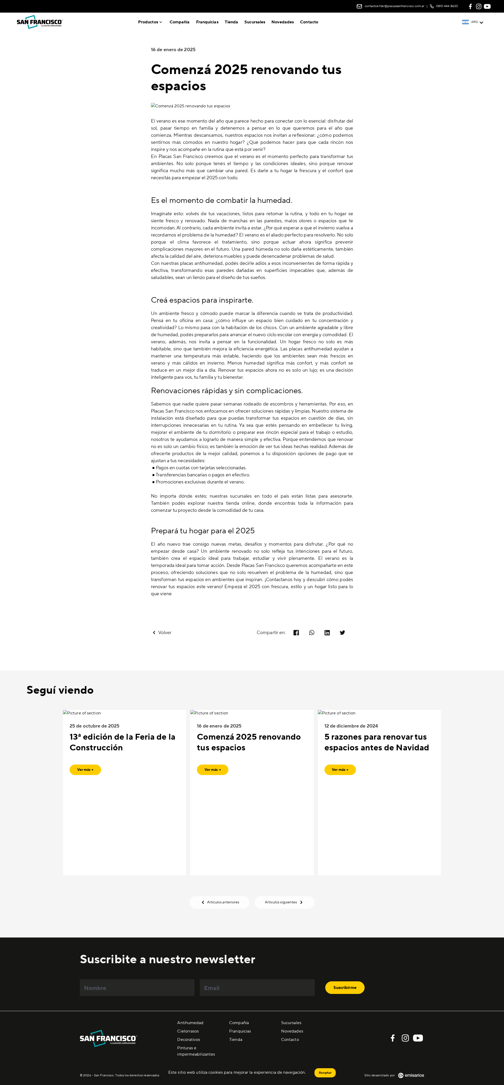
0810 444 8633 (447, 6)
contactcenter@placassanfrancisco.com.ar (394, 6)
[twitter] (342, 632)
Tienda (231, 22)
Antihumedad (190, 1022)
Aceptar (325, 1073)
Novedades (282, 22)
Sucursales (254, 22)
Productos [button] (148, 22)
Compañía (180, 22)
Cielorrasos (188, 1031)
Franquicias (207, 22)
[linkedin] (327, 632)
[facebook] (296, 632)
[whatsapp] (311, 632)
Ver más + (85, 769)
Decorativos (188, 1039)
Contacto (309, 22)
